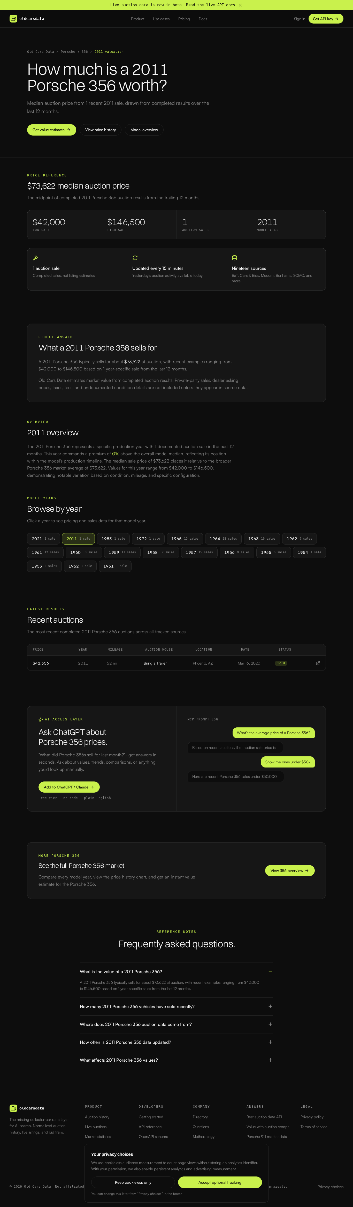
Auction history (97, 1116)
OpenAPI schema (153, 1136)
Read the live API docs (210, 5)
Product (137, 18)
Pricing (184, 18)
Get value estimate (49, 129)
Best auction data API (264, 1116)
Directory (200, 1116)
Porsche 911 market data (267, 1136)
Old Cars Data (40, 52)
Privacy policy (312, 1116)
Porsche (68, 52)
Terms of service (314, 1126)
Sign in (299, 18)
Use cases (161, 18)
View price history (100, 129)
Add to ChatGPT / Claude (66, 787)
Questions (201, 1126)
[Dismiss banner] (240, 5)
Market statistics (98, 1136)
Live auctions (95, 1126)
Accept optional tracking (219, 1182)
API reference (150, 1126)
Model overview (144, 129)
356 (85, 52)
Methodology (203, 1136)
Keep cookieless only (133, 1182)
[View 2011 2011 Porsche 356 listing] (318, 663)
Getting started (151, 1116)
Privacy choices (330, 1186)
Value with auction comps (268, 1126)
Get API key (323, 18)
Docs (203, 18)
